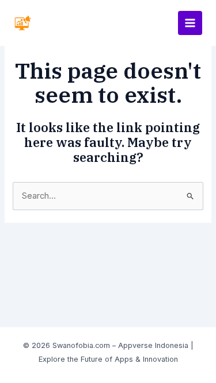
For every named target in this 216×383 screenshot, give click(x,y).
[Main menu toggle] (190, 23)
